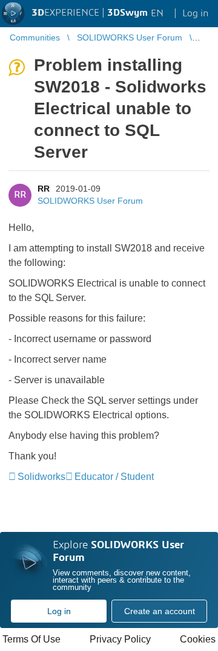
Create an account (159, 611)
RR (44, 188)
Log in (59, 611)
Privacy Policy (120, 639)
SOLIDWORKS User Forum (90, 201)
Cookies (198, 639)
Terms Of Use (31, 639)
